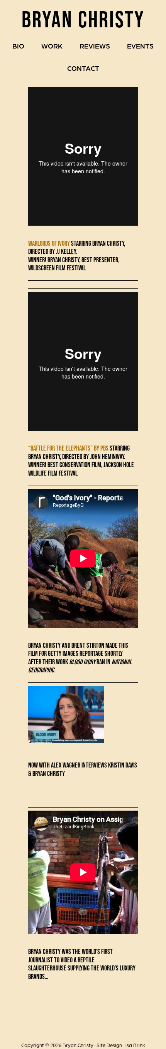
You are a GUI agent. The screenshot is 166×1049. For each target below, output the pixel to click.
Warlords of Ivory (49, 243)
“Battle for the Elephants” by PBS (68, 448)
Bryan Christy (83, 19)
